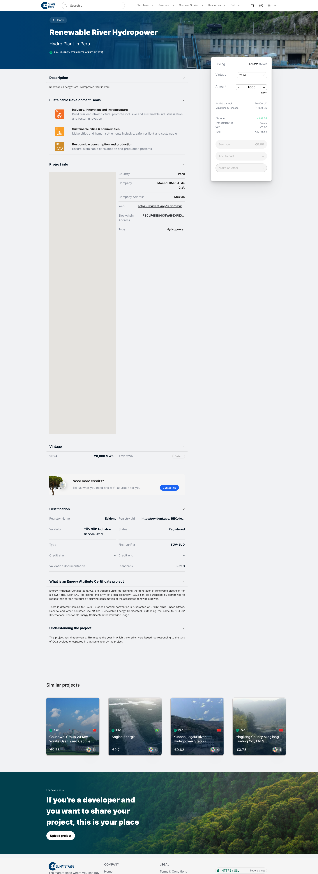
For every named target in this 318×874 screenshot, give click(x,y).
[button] (117, 78)
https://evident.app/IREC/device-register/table (172, 206)
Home (108, 871)
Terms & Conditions (173, 871)
